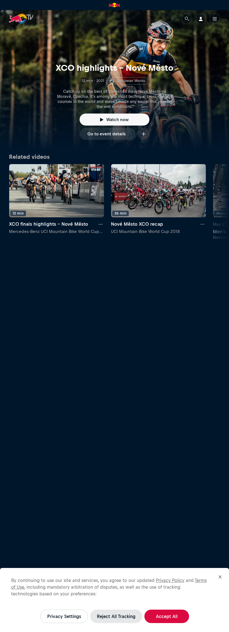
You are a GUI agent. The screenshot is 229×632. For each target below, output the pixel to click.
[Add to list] (143, 134)
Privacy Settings (64, 616)
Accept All (167, 616)
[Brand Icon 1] (114, 5)
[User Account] (200, 18)
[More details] (100, 224)
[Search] (187, 18)
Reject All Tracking (116, 616)
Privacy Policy (170, 580)
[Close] (220, 577)
